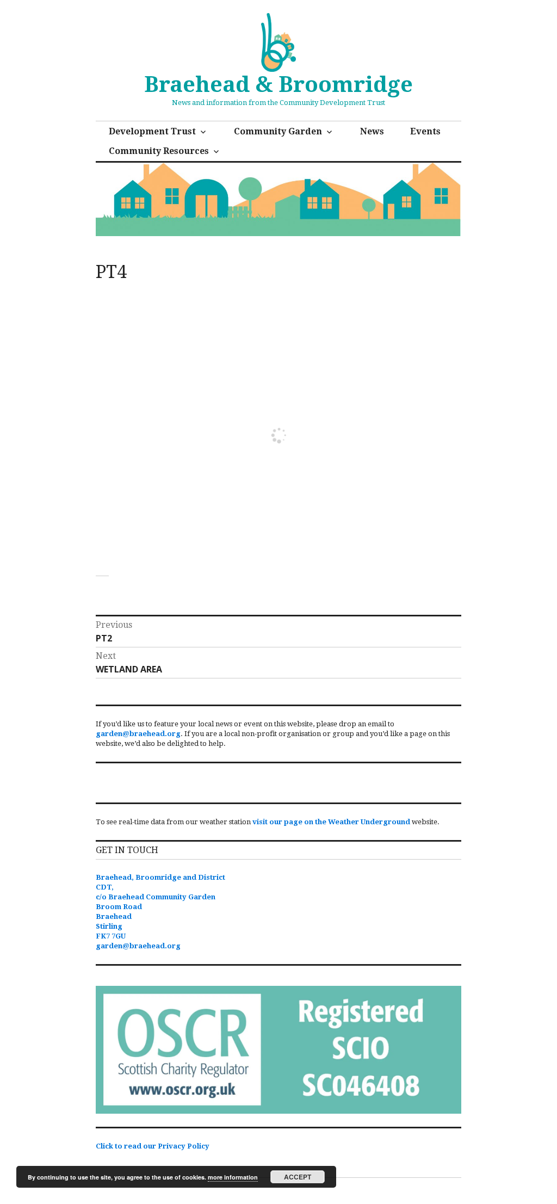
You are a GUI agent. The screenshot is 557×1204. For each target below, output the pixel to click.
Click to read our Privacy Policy (152, 1146)
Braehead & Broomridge (278, 84)
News (372, 131)
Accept (297, 1177)
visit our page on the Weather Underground (331, 822)
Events (425, 131)
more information (233, 1177)
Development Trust (152, 131)
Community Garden (278, 131)
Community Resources (159, 151)
